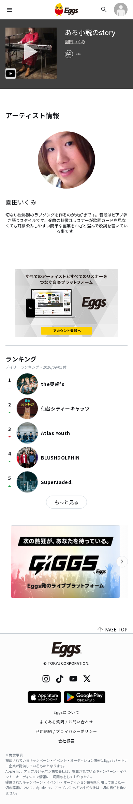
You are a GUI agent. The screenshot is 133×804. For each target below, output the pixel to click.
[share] (69, 54)
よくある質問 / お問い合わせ (66, 721)
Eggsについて (66, 712)
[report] (78, 54)
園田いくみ (75, 41)
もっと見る (66, 502)
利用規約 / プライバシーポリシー (67, 731)
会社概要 (66, 740)
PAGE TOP (116, 629)
